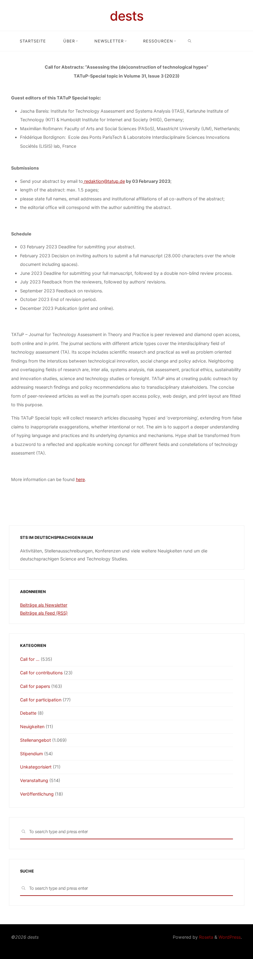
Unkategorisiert (36, 766)
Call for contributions (41, 672)
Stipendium (31, 753)
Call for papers (35, 686)
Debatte (28, 713)
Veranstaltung (34, 780)
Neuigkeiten (32, 726)
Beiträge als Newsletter (43, 605)
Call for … (29, 659)
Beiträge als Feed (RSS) (44, 613)
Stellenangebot (35, 740)
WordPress (229, 937)
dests (126, 16)
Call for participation (40, 699)
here (80, 479)
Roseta (205, 937)
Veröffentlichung (37, 793)
